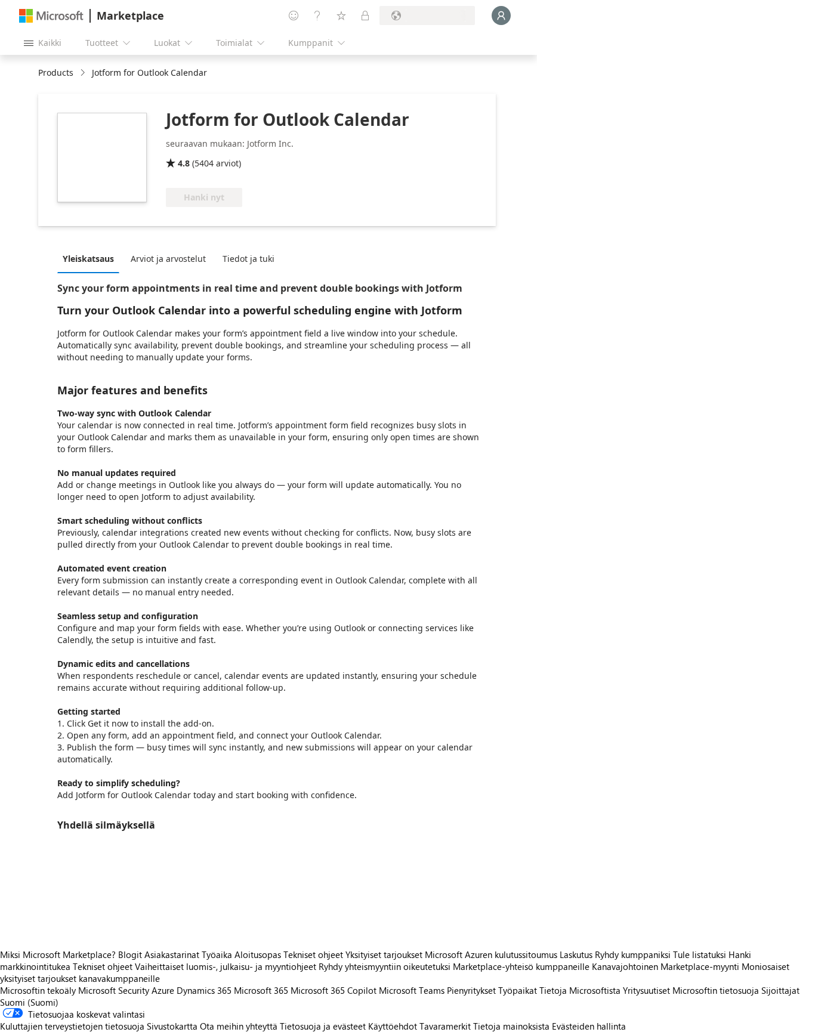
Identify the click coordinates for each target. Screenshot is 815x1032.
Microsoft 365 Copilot (333, 990)
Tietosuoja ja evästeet (323, 1026)
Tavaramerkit (445, 1026)
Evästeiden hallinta (589, 1026)
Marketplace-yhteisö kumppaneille (521, 966)
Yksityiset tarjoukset (383, 954)
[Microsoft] (51, 16)
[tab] (91, 258)
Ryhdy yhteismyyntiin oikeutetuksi (384, 966)
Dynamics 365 (204, 990)
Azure (163, 990)
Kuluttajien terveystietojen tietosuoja (72, 1026)
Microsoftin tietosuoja (715, 990)
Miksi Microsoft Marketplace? (58, 954)
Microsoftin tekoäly (38, 990)
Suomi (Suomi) (29, 1002)
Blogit (130, 954)
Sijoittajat (780, 990)
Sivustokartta (172, 1026)
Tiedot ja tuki (248, 258)
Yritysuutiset (646, 990)
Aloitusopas (257, 954)
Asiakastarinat (171, 954)
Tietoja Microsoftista (579, 990)
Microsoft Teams (411, 990)
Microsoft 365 (261, 990)
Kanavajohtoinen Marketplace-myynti (665, 966)
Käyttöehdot (392, 1026)
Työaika (217, 954)
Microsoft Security (113, 990)
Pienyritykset (471, 990)
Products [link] (55, 72)
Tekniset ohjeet (313, 954)
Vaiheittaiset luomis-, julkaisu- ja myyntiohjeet (225, 966)
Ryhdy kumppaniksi (633, 954)
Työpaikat (517, 990)
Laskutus (576, 954)
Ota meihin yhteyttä (238, 1026)
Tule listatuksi (699, 954)
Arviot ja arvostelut (168, 258)
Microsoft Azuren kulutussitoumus (492, 954)
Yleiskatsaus (88, 258)
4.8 (184, 163)
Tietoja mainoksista (511, 1026)
